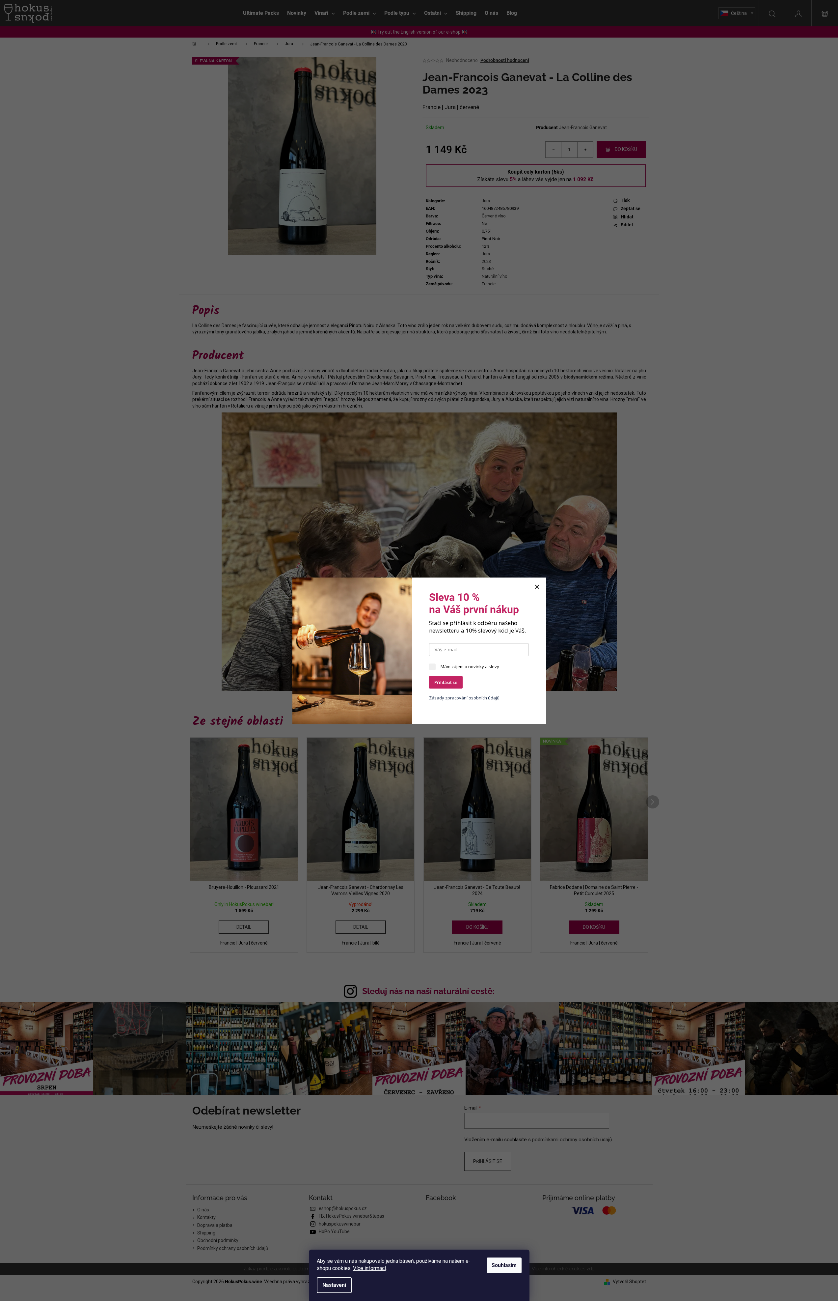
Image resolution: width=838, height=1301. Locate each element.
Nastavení (334, 1285)
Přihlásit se (445, 682)
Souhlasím (504, 1265)
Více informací (369, 1268)
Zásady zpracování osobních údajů (464, 698)
